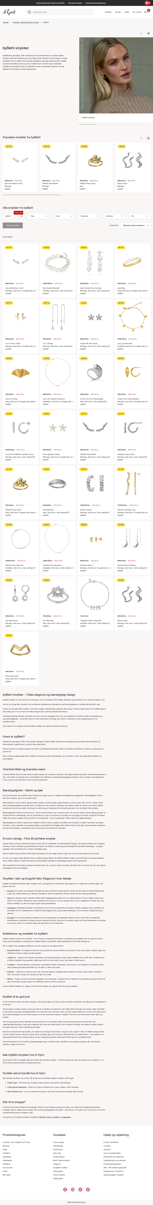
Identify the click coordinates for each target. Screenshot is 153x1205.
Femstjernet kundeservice (96, 3)
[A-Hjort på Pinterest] (80, 1190)
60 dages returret (75, 3)
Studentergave (59, 1157)
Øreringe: (10, 891)
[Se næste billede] (148, 33)
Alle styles (7, 1175)
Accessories (8, 1168)
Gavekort (107, 1149)
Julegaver (57, 1164)
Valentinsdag (58, 1146)
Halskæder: (12, 908)
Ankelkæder (7, 1160)
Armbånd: (11, 918)
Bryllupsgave (58, 1178)
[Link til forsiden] (9, 12)
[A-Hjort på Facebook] (65, 1190)
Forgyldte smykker (60, 1168)
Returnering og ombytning (114, 1157)
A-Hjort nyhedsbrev (111, 1142)
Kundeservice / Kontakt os (114, 1171)
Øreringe (42, 1117)
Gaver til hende (59, 1175)
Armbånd (55, 1117)
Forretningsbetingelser (112, 1164)
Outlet (5, 1171)
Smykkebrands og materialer (115, 1160)
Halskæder (66, 1117)
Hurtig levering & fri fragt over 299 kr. (50, 3)
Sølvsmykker (58, 1171)
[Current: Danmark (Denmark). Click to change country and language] (147, 3)
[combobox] (62, 12)
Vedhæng (6, 1164)
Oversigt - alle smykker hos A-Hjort (16, 1142)
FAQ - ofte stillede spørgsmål (115, 1168)
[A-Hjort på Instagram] (73, 1190)
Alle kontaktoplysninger (76, 1202)
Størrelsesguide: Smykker (114, 1175)
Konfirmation (58, 1149)
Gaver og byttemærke (112, 1153)
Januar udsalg (58, 1142)
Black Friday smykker (61, 1160)
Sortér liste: (114, 225)
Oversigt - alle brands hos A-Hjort (26, 22)
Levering (107, 1146)
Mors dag (57, 1153)
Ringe (49, 1117)
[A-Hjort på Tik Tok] (88, 1190)
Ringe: (9, 898)
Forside (5, 22)
